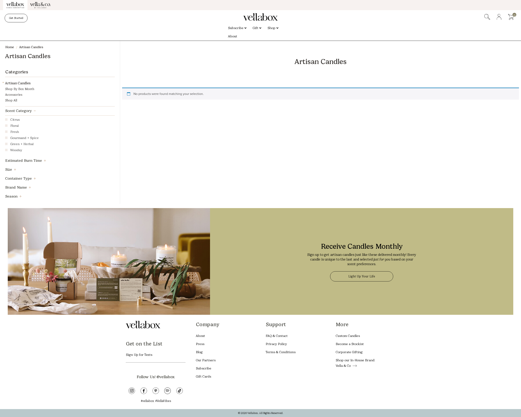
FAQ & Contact (277, 336)
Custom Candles (348, 336)
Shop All (11, 100)
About (200, 336)
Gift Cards (203, 376)
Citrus (15, 120)
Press (200, 344)
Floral (14, 126)
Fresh (14, 132)
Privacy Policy (276, 344)
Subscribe (203, 368)
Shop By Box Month (19, 89)
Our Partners (206, 360)
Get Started (16, 18)
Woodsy (16, 150)
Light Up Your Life (361, 276)
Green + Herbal (21, 144)
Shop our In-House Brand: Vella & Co (355, 363)
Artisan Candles (18, 83)
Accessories (13, 95)
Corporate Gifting (349, 352)
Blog (199, 352)
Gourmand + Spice (24, 138)
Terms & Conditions (281, 352)
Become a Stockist (350, 344)
